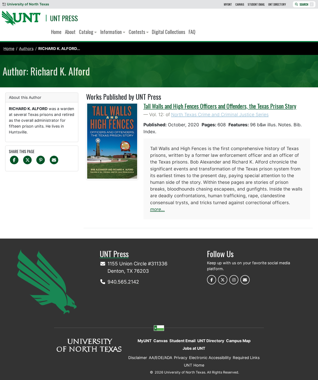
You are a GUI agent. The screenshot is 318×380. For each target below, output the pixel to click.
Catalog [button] (86, 31)
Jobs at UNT (194, 348)
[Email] (54, 160)
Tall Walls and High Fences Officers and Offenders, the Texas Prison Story (219, 106)
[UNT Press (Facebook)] (211, 279)
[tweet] (27, 160)
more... (157, 209)
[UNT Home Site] (47, 281)
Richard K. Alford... (59, 48)
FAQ (192, 31)
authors (26, 48)
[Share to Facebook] (14, 160)
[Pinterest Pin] (40, 160)
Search (306, 4)
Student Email (256, 4)
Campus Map (238, 340)
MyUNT (228, 4)
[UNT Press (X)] (222, 279)
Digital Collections (168, 31)
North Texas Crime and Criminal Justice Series (220, 114)
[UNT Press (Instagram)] (234, 279)
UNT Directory (277, 4)
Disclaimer (137, 357)
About (70, 31)
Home (56, 31)
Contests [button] (137, 31)
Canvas (239, 4)
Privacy (180, 357)
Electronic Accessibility (210, 357)
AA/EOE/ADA (160, 357)
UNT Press (64, 18)
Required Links (246, 357)
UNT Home (194, 365)
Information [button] (111, 31)
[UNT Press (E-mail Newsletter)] (245, 279)
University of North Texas (28, 4)
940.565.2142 (123, 282)
